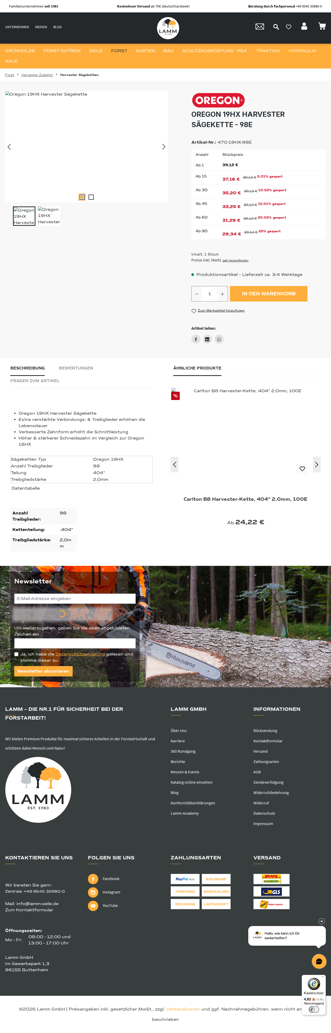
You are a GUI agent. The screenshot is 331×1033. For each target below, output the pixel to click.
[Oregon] (258, 100)
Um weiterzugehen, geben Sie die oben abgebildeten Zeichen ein (72, 631)
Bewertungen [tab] (76, 368)
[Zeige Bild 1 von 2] (82, 197)
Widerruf (261, 802)
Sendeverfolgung (268, 782)
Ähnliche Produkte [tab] (197, 368)
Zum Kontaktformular (29, 910)
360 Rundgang (183, 751)
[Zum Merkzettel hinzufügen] (302, 469)
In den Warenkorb (269, 294)
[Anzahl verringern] (196, 294)
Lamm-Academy (185, 813)
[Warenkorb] (322, 28)
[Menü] (323, 978)
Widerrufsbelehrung (271, 792)
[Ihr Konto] (305, 28)
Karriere (178, 740)
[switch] (314, 1009)
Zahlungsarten (266, 761)
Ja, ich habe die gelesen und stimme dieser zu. (76, 657)
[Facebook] (195, 339)
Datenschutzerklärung (80, 654)
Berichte (178, 761)
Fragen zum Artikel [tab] (35, 381)
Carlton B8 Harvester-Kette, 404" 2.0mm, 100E (245, 499)
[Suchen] (276, 27)
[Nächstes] (164, 147)
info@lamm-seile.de (37, 903)
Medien (41, 27)
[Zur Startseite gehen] (168, 28)
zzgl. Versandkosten (236, 260)
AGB (257, 771)
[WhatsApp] (219, 339)
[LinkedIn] (207, 339)
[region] (86, 158)
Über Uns (179, 730)
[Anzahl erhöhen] (222, 294)
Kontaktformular (268, 740)
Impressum (263, 823)
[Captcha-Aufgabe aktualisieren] (122, 614)
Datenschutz (264, 813)
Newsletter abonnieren (43, 671)
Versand (260, 751)
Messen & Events (185, 771)
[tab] (27, 369)
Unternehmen (17, 27)
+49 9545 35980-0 (44, 891)
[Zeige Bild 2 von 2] (91, 197)
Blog (57, 27)
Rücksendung (265, 730)
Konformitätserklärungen (193, 802)
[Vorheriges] (9, 147)
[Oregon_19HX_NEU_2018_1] (86, 146)
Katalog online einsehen (192, 782)
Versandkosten (183, 1009)
